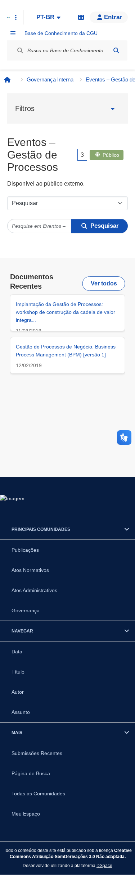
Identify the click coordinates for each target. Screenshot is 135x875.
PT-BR (45, 17)
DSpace (104, 865)
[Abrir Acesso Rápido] (16, 17)
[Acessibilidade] (81, 17)
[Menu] (13, 33)
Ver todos (104, 283)
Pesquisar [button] (104, 225)
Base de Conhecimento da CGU (61, 33)
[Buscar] (116, 50)
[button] (109, 17)
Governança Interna (50, 79)
